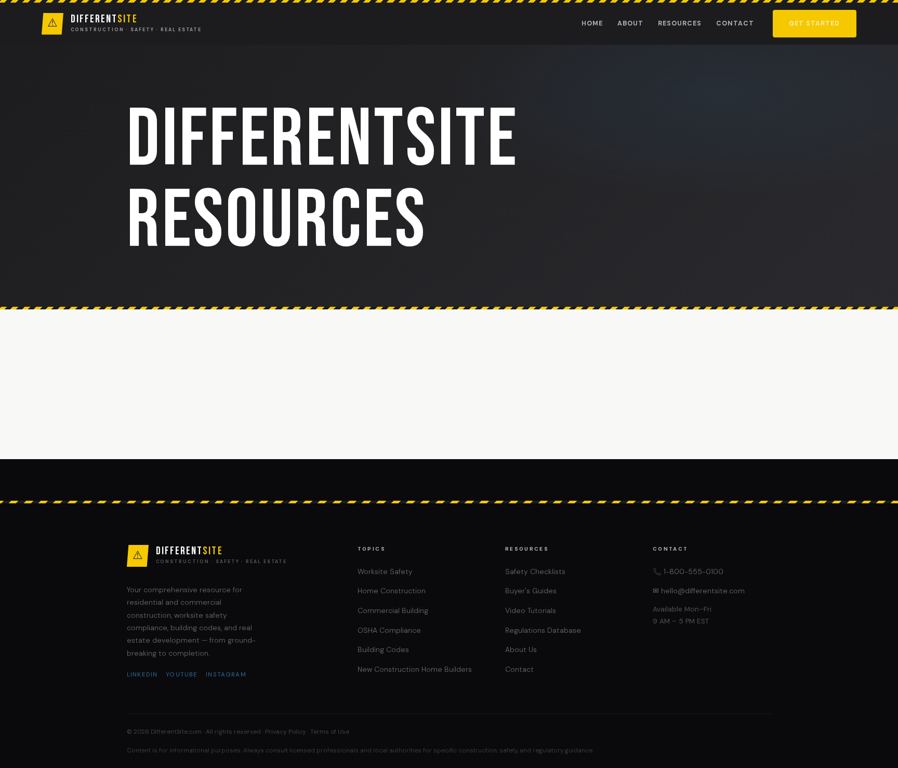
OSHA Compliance (389, 630)
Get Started (814, 23)
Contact (735, 23)
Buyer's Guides (531, 590)
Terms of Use (329, 731)
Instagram (226, 675)
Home (592, 23)
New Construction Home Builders (415, 669)
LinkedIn (142, 675)
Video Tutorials (530, 610)
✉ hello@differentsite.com (699, 590)
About (630, 23)
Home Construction (392, 590)
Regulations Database (543, 630)
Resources (680, 23)
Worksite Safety (385, 571)
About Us (521, 649)
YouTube (181, 675)
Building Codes (383, 649)
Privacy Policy (285, 731)
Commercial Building (393, 610)
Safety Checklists (535, 571)
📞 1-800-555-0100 (688, 571)
